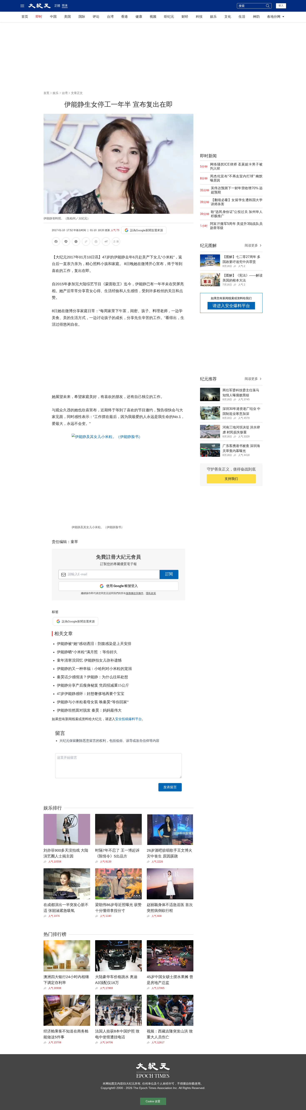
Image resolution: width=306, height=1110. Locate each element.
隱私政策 (151, 593)
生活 (242, 16)
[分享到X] (76, 242)
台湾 (110, 16)
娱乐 (213, 16)
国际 (81, 16)
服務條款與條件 (134, 593)
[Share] (46, 861)
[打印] (96, 242)
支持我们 (231, 479)
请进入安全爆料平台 (231, 305)
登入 (281, 5)
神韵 (256, 16)
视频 (153, 16)
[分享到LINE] (66, 242)
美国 (67, 16)
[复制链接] (86, 241)
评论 (96, 16)
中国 (53, 16)
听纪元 (169, 16)
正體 (57, 5)
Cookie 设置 (153, 1101)
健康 (139, 16)
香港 (124, 16)
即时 (39, 16)
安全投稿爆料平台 (128, 719)
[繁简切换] (116, 242)
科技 (199, 16)
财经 (185, 16)
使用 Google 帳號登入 (122, 586)
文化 (227, 16)
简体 (65, 5)
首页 (24, 16)
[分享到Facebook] (56, 242)
